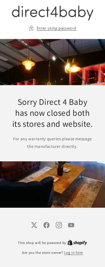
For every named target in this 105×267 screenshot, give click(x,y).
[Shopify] (77, 242)
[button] (52, 28)
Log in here (73, 252)
